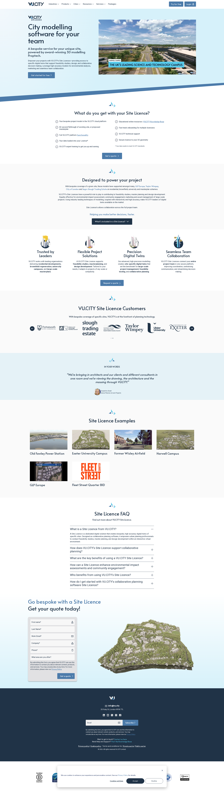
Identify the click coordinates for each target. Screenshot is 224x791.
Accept (135, 781)
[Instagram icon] (116, 715)
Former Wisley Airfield (129, 453)
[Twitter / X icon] (112, 715)
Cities (76, 4)
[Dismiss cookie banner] (162, 770)
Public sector (140, 746)
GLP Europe (140, 186)
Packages (112, 4)
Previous (32, 328)
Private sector (128, 746)
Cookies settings (116, 781)
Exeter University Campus (89, 453)
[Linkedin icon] (104, 715)
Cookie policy (96, 746)
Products (65, 4)
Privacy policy (83, 746)
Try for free (176, 4)
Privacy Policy (123, 775)
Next (191, 328)
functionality (82, 135)
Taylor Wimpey (152, 186)
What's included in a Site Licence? (110, 221)
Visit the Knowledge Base (121, 741)
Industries (53, 4)
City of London (72, 189)
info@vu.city (113, 705)
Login (188, 4)
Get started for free (40, 75)
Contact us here (120, 739)
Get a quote (111, 156)
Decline (154, 781)
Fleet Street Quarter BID (88, 485)
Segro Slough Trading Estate (95, 189)
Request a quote (110, 283)
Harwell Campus (168, 453)
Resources (87, 4)
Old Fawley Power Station (47, 453)
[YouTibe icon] (108, 715)
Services (99, 4)
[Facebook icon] (120, 715)
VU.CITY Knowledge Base (153, 121)
